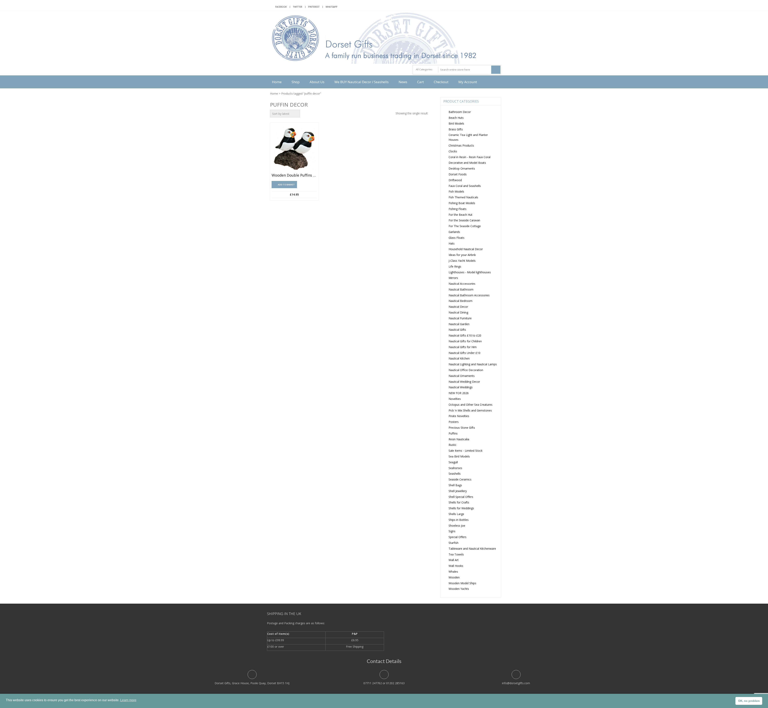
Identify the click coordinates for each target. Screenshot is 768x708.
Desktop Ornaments (462, 168)
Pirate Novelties (459, 416)
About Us (317, 82)
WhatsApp (331, 6)
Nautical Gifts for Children (465, 341)
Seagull (453, 462)
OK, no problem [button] (749, 700)
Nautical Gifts (457, 330)
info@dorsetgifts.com (516, 683)
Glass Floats (456, 238)
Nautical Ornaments (462, 376)
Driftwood (455, 180)
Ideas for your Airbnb (462, 255)
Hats (452, 243)
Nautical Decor (458, 307)
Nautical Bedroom (460, 301)
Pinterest (314, 6)
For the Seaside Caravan (464, 220)
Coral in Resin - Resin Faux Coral (469, 157)
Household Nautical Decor (466, 249)
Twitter (297, 6)
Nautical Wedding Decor (464, 381)
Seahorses (455, 468)
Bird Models (456, 123)
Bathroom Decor (460, 112)
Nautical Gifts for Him (463, 347)
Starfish (453, 543)
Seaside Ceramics (460, 479)
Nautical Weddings (461, 387)
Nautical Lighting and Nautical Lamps (473, 364)
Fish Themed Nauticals (463, 197)
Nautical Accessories (462, 284)
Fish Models (456, 191)
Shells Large (456, 514)
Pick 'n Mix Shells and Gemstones (470, 410)
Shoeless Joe (457, 525)
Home (277, 82)
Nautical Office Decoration (466, 370)
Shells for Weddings (461, 508)
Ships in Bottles (459, 520)
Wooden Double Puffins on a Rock (294, 175)
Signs (452, 531)
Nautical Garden (459, 324)
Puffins (453, 433)
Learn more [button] (128, 700)
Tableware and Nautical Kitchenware (472, 548)
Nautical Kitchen (459, 358)
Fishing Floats (457, 209)
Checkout (441, 82)
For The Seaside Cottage (465, 226)
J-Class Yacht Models (462, 261)
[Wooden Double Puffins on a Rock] (294, 149)
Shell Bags (455, 485)
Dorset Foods (458, 174)
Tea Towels (456, 554)
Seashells (455, 473)
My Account (467, 82)
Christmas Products (461, 145)
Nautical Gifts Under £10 (464, 353)
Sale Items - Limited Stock (465, 450)
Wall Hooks (456, 566)
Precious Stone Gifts (462, 427)
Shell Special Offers (461, 497)
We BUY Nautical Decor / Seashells (361, 82)
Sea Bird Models (459, 456)
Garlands (454, 232)
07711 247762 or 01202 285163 (384, 683)
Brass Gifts (456, 129)
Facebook (281, 6)
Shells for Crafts (459, 502)
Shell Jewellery (458, 491)
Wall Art (454, 560)
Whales (453, 571)
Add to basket (286, 184)
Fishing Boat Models (462, 203)
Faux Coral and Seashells (465, 186)
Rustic (452, 445)
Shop (296, 82)
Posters (454, 422)
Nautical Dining (458, 312)
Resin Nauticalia (459, 439)
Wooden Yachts (459, 589)
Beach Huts (456, 118)
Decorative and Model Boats (467, 163)
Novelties (455, 399)
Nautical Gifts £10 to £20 (465, 335)
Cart (420, 82)
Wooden (454, 577)
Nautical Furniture (460, 318)
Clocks (453, 151)
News (403, 82)
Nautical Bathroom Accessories (469, 295)
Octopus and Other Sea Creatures (470, 404)
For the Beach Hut (460, 215)
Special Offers (457, 537)
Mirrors (453, 278)
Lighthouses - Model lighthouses (470, 272)
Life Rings (455, 266)
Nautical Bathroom (461, 289)
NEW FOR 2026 (459, 393)
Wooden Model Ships (462, 583)
